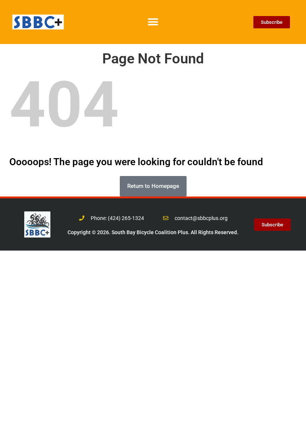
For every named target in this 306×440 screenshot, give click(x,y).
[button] (153, 22)
